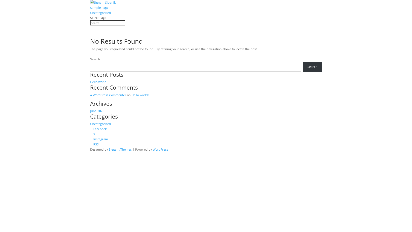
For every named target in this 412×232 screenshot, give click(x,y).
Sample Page (99, 8)
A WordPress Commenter (108, 95)
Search (95, 59)
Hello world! (98, 82)
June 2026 (97, 111)
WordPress (160, 149)
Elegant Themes (120, 149)
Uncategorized (100, 13)
